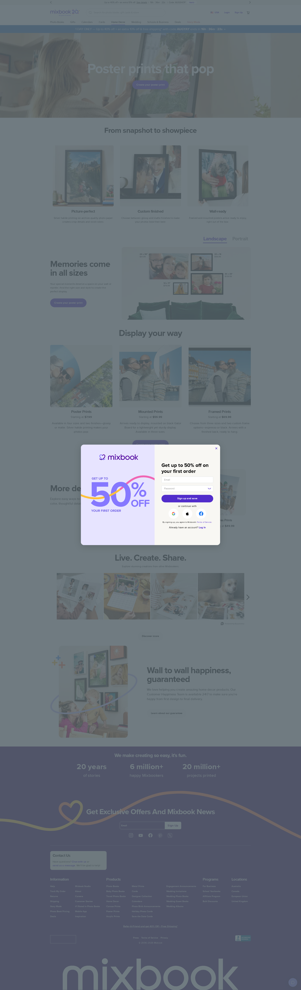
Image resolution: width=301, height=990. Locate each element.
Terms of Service (204, 522)
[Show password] (209, 488)
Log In (202, 527)
